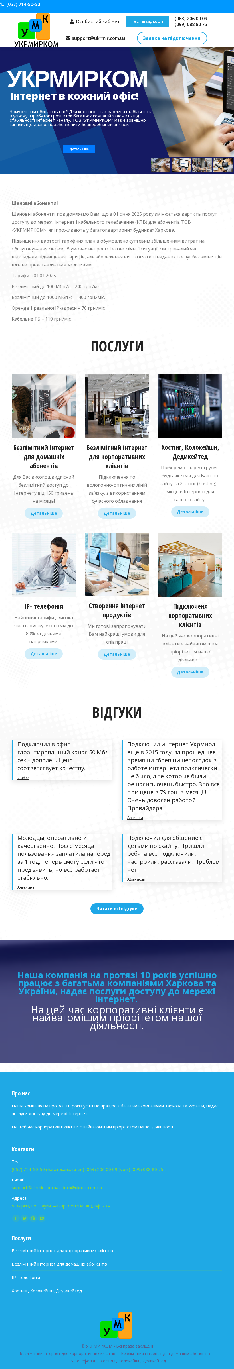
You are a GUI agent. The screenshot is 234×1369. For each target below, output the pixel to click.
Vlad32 (23, 777)
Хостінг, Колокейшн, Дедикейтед (190, 451)
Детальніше (44, 513)
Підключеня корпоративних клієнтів (190, 615)
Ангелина (26, 887)
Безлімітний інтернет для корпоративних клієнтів (117, 456)
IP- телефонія (43, 606)
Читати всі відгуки (117, 908)
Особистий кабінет (98, 21)
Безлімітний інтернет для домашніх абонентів (43, 456)
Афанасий (136, 879)
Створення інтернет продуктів (117, 610)
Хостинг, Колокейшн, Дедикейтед (47, 1290)
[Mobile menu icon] (216, 30)
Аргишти (135, 817)
